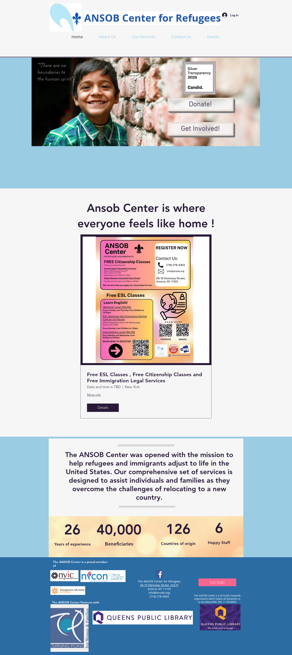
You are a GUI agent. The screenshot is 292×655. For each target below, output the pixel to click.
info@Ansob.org (159, 593)
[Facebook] (159, 574)
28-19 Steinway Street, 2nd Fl (159, 585)
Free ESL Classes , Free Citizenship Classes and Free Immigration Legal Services (144, 377)
